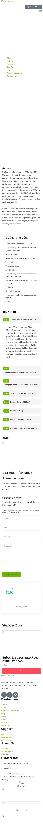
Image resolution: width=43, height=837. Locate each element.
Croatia (3, 717)
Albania (4, 705)
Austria (3, 708)
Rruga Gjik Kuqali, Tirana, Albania (15, 763)
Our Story (4, 749)
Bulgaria (4, 714)
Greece (3, 720)
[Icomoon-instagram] (10, 695)
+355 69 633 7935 (10, 769)
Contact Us (5, 755)
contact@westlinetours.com (14, 774)
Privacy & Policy (7, 734)
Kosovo (4, 723)
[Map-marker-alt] (15, 695)
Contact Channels (7, 737)
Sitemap (5, 780)
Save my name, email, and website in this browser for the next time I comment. (21, 511)
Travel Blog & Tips (8, 752)
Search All (5, 726)
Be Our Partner (6, 740)
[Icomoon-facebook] (4, 695)
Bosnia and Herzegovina (10, 711)
